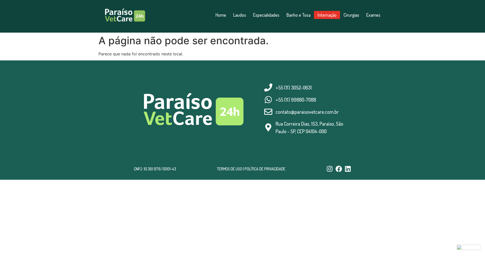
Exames (373, 15)
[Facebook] (338, 169)
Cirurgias (351, 15)
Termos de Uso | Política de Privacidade (251, 168)
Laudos (239, 15)
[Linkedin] (348, 169)
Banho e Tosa (298, 15)
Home (220, 15)
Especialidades (266, 15)
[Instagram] (329, 169)
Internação (327, 15)
